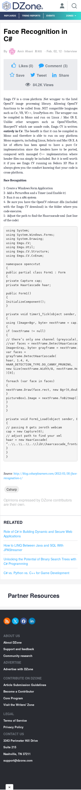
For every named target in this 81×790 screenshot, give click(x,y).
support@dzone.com (18, 760)
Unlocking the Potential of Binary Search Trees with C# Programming (40, 561)
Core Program (13, 698)
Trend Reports (31, 15)
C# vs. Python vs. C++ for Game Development (36, 573)
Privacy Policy (13, 727)
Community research (17, 656)
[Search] (74, 6)
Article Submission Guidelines (24, 685)
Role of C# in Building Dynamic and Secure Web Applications (38, 533)
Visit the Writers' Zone (18, 704)
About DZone (12, 642)
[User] (62, 6)
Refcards (10, 15)
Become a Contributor (18, 691)
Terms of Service (15, 720)
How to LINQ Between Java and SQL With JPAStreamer (33, 547)
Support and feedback (18, 649)
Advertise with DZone (18, 669)
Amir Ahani (25, 51)
